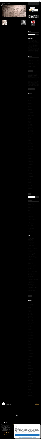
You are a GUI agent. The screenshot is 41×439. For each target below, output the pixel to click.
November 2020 (30, 148)
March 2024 (30, 95)
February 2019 (30, 172)
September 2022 (31, 115)
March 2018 (30, 185)
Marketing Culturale (31, 223)
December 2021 (30, 128)
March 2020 (30, 160)
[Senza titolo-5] (14, 17)
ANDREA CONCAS (31, 239)
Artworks (29, 211)
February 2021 (30, 143)
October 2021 (30, 131)
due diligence (30, 276)
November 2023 (30, 97)
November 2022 (30, 112)
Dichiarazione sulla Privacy (29, 437)
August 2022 (30, 116)
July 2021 (29, 136)
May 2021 (29, 139)
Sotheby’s (30, 291)
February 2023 (30, 107)
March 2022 (30, 124)
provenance (30, 288)
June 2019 (29, 167)
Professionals (30, 229)
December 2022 (30, 110)
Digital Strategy (31, 274)
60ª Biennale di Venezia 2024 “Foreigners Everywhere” (32, 43)
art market (30, 251)
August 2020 (30, 152)
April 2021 (29, 140)
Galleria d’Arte (31, 277)
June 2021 (29, 137)
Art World (29, 208)
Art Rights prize (30, 207)
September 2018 (31, 384)
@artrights (8, 403)
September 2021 (31, 133)
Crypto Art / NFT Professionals (33, 214)
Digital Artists (30, 217)
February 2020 (30, 161)
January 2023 (30, 109)
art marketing (31, 253)
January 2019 (30, 173)
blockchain (30, 259)
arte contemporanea (32, 246)
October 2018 (30, 176)
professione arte (32, 287)
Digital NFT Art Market (32, 219)
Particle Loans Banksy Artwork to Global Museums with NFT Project (33, 52)
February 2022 (30, 125)
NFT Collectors (30, 225)
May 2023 (29, 103)
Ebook (29, 222)
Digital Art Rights (31, 273)
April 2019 (29, 169)
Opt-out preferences (22, 437)
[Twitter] (7, 435)
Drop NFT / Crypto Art (31, 220)
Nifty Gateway (30, 281)
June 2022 (29, 119)
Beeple (36, 257)
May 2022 (29, 121)
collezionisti (30, 266)
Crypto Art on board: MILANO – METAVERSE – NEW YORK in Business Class (33, 46)
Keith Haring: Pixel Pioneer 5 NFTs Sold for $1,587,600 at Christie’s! (33, 50)
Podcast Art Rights (31, 228)
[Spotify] (8, 1)
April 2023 (29, 104)
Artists (29, 210)
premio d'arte (31, 285)
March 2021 (30, 142)
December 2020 (30, 146)
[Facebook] (1, 1)
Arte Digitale (31, 248)
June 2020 (29, 155)
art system (29, 257)
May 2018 (29, 182)
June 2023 (29, 101)
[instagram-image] (5, 409)
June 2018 (29, 387)
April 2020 (29, 158)
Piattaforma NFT (31, 282)
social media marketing (31, 290)
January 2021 (30, 145)
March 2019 (30, 170)
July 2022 (29, 118)
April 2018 (29, 390)
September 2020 (31, 151)
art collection (31, 242)
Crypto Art (30, 213)
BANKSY (33, 257)
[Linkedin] (6, 1)
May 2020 (29, 157)
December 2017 (30, 189)
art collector (30, 243)
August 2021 (30, 134)
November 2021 (30, 130)
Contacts (34, 437)
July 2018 (29, 179)
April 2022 (29, 122)
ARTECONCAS (31, 245)
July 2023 (29, 100)
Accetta (27, 435)
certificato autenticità (30, 263)
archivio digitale (30, 240)
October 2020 (30, 149)
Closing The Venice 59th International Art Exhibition (32, 41)
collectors (34, 265)
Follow (37, 403)
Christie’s (30, 265)
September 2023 (31, 98)
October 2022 (30, 113)
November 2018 (30, 381)
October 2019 (30, 164)
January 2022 (30, 127)
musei (29, 279)
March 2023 (30, 106)
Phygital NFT (30, 226)
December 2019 (30, 163)
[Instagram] (4, 1)
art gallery (35, 248)
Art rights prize (31, 256)
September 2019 (31, 166)
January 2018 (30, 188)
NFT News (36, 279)
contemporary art (31, 268)
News (32, 279)
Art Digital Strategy (31, 204)
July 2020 (29, 154)
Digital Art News (30, 216)
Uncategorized (30, 231)
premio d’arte (31, 284)
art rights (31, 254)
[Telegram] (4, 435)
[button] (39, 426)
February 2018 (30, 186)
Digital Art (29, 271)
